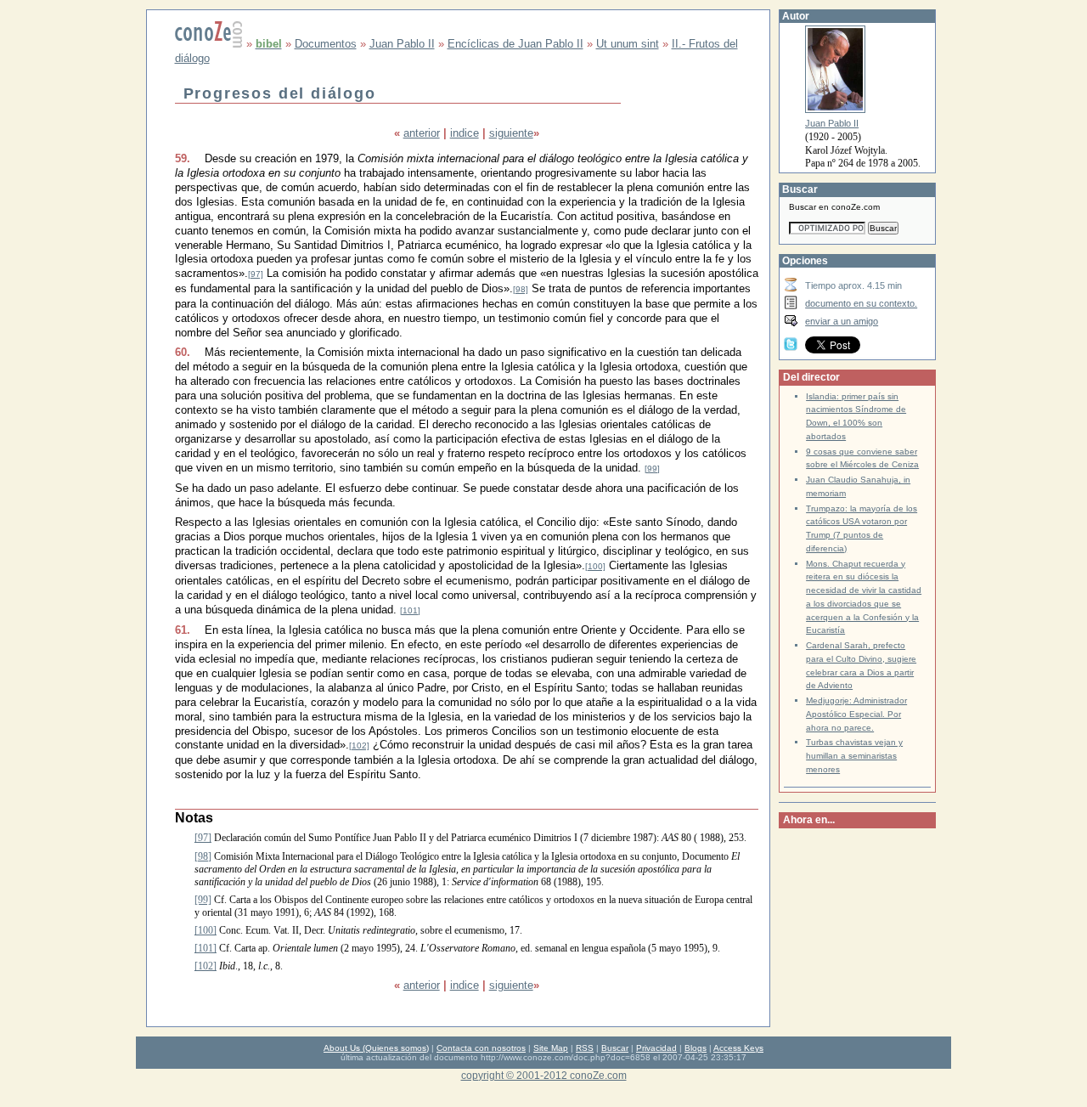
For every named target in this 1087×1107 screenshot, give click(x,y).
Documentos (326, 43)
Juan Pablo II (402, 43)
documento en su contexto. (861, 303)
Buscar (614, 1048)
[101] (410, 610)
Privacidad (656, 1048)
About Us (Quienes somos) (376, 1048)
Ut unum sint (627, 43)
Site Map (550, 1048)
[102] (359, 745)
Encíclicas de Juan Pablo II (515, 43)
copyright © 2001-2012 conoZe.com (544, 1075)
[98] (520, 289)
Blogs (695, 1048)
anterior (421, 133)
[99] (652, 468)
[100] (595, 566)
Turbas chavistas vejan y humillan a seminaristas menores (854, 755)
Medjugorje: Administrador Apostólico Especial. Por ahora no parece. (856, 714)
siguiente (511, 133)
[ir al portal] (209, 43)
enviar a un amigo (841, 321)
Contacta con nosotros (481, 1048)
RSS (585, 1048)
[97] (255, 274)
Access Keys (738, 1048)
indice (464, 133)
